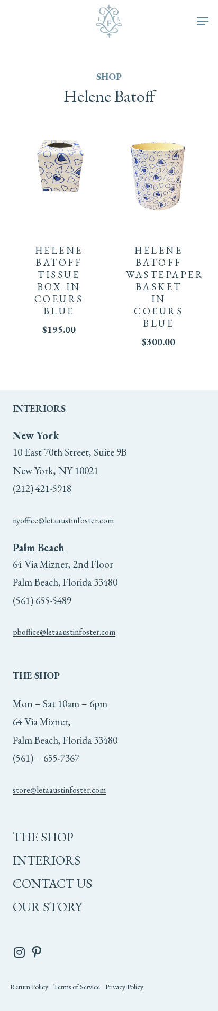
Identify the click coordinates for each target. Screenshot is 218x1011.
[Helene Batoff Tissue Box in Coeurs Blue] (59, 170)
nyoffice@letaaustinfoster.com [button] (63, 520)
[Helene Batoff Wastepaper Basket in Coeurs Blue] (158, 170)
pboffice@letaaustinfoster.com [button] (64, 632)
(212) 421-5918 (42, 488)
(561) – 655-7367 (46, 758)
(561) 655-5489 (42, 600)
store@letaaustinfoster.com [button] (59, 790)
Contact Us (52, 883)
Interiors (46, 860)
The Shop (43, 837)
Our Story (47, 906)
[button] (202, 21)
